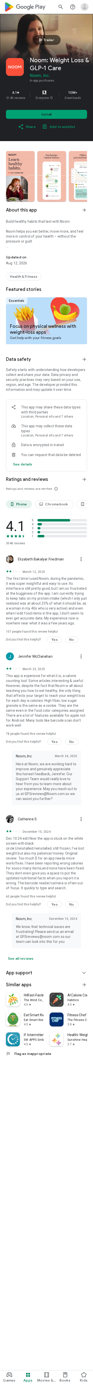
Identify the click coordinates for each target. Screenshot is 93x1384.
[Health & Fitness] (23, 276)
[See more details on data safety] (22, 464)
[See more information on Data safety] (84, 359)
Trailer (45, 40)
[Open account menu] (85, 7)
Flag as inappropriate (28, 1053)
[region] (46, 95)
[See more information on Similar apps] (84, 985)
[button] (51, 98)
